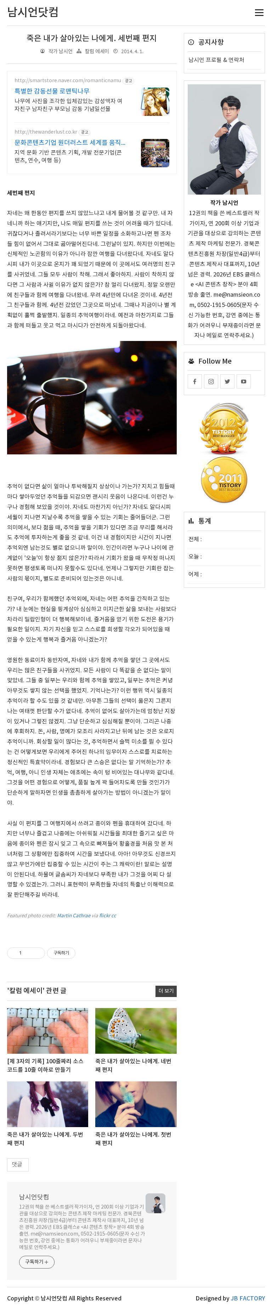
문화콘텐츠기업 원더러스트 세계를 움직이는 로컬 (68, 143)
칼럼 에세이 (97, 52)
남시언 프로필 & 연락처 (216, 60)
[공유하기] (28, 953)
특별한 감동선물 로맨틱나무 (52, 91)
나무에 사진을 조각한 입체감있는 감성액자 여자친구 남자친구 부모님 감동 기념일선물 (69, 105)
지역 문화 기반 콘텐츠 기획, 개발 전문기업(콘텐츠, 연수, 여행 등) (68, 157)
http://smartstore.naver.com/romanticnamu (68, 81)
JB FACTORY (248, 1298)
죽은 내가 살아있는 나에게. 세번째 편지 (92, 38)
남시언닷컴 (34, 1197)
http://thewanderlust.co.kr (46, 132)
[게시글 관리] (37, 953)
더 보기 (166, 991)
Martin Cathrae (73, 916)
